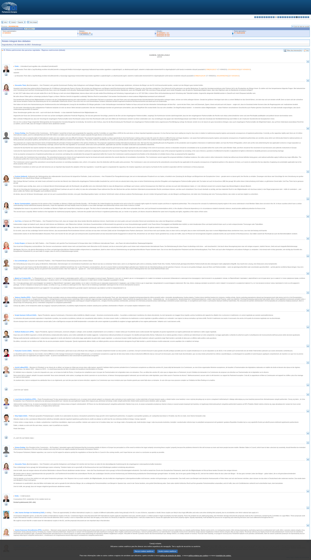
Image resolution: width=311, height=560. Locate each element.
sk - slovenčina (301, 17)
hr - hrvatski (278, 17)
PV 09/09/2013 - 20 (85, 33)
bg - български (255, 17)
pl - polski (294, 17)
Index (5, 22)
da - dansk (262, 17)
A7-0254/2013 (245, 69)
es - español (257, 17)
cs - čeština (260, 17)
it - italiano (280, 17)
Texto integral (33, 22)
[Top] (308, 62)
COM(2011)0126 (199, 76)
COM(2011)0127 (211, 69)
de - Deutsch (264, 17)
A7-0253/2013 (7, 33)
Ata (307, 50)
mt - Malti (290, 17)
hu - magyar (287, 17)
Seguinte (20, 22)
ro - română (299, 17)
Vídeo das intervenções (294, 50)
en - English (271, 17)
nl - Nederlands (292, 17)
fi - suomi (306, 17)
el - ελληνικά (269, 17)
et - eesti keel (267, 17)
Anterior (13, 22)
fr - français (274, 17)
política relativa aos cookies (198, 555)
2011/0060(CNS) (233, 69)
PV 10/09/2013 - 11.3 (163, 33)
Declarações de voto (163, 34)
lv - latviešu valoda (283, 17)
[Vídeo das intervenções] (6, 75)
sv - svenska (308, 17)
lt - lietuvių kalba (285, 17)
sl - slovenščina (304, 17)
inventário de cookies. (223, 555)
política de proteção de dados (170, 555)
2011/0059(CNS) (13, 26)
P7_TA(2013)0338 (239, 33)
